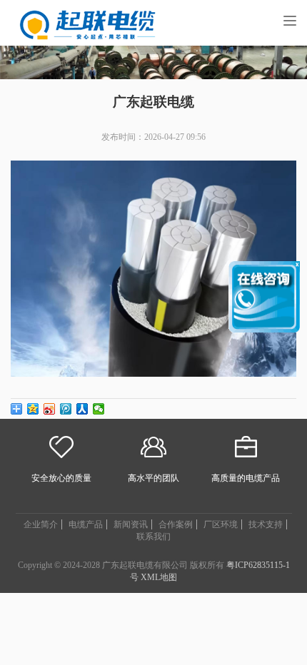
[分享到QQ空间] (33, 409)
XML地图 (159, 577)
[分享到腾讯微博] (66, 409)
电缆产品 (86, 524)
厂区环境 (220, 524)
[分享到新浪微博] (50, 409)
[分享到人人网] (82, 409)
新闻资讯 (131, 524)
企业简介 (41, 524)
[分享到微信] (99, 409)
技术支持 (265, 524)
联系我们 (153, 537)
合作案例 (175, 524)
